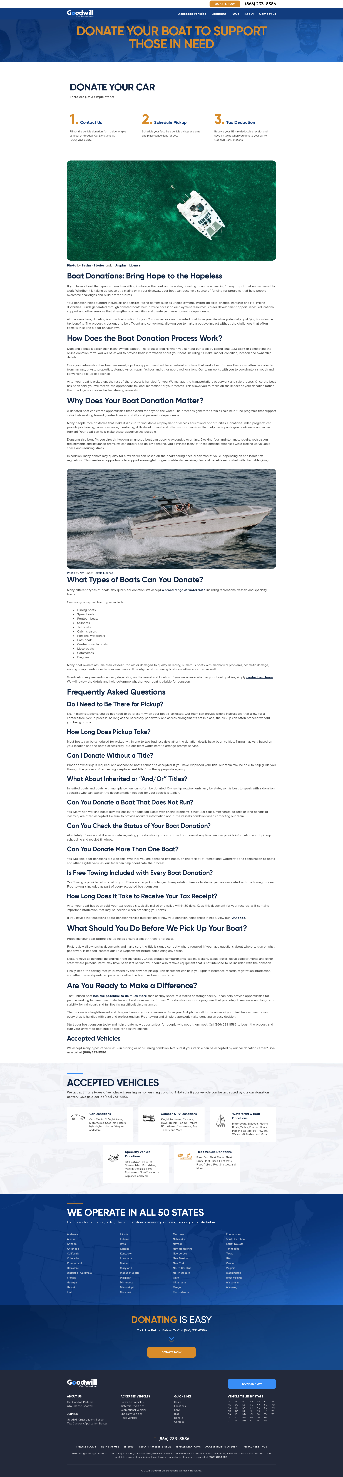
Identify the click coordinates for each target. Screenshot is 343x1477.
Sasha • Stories (93, 265)
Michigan (125, 1277)
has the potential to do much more (120, 996)
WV (273, 1407)
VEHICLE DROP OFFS (188, 1446)
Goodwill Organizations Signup (85, 1419)
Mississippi (126, 1287)
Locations (219, 14)
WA (273, 1404)
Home (177, 1402)
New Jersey (180, 1253)
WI (273, 1411)
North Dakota (181, 1273)
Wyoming (231, 1287)
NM (258, 1401)
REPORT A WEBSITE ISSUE (155, 1446)
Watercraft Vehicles (132, 1406)
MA (244, 1417)
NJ (251, 1420)
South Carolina (235, 1239)
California (73, 1253)
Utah (229, 1258)
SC (265, 1404)
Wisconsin (232, 1282)
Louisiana (126, 1258)
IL (236, 1417)
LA (243, 1407)
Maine (124, 1263)
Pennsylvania (181, 1292)
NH (251, 1417)
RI (265, 1401)
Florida (71, 1277)
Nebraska (179, 1239)
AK (229, 1404)
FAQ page (238, 918)
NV (251, 1414)
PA (258, 1420)
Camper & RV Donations (179, 1114)
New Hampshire (182, 1248)
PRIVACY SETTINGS (255, 1446)
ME (243, 1411)
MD (244, 1414)
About (249, 14)
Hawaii (71, 1287)
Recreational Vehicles (133, 1410)
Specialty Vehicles (131, 1414)
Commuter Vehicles (132, 1402)
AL (229, 1401)
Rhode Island (234, 1234)
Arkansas (73, 1248)
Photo (71, 265)
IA (243, 1401)
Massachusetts (130, 1273)
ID (236, 1414)
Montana (178, 1234)
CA (229, 1414)
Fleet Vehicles (129, 1417)
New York (179, 1263)
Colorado (73, 1258)
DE (236, 1404)
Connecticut (74, 1263)
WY (273, 1414)
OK (258, 1414)
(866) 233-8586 (80, 140)
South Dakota (234, 1244)
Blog (177, 1414)
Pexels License (103, 573)
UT (265, 1417)
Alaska (71, 1239)
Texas (229, 1253)
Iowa (123, 1244)
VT (265, 1420)
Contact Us (267, 14)
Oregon (177, 1287)
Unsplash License (128, 265)
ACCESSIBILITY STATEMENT (222, 1446)
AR (229, 1411)
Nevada (178, 1244)
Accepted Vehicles (192, 14)
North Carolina (182, 1268)
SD (265, 1407)
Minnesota (126, 1282)
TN (265, 1411)
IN (236, 1420)
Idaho (70, 1292)
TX (265, 1414)
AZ (229, 1407)
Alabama (72, 1234)
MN (244, 1420)
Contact (179, 1421)
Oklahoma (179, 1282)
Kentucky (126, 1253)
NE (251, 1411)
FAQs (235, 14)
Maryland (126, 1268)
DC (236, 1401)
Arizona (72, 1244)
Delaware (73, 1268)
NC (258, 1407)
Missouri (125, 1292)
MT (251, 1407)
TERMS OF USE (110, 1446)
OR (258, 1417)
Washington (233, 1273)
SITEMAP (129, 1446)
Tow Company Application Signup (87, 1423)
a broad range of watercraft (183, 590)
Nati (82, 573)
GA (236, 1411)
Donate (178, 1417)
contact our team (259, 677)
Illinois (124, 1234)
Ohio (176, 1277)
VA (273, 1401)
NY (258, 1404)
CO (229, 1417)
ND (258, 1411)
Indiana (124, 1239)
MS (251, 1401)
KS (243, 1404)
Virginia (230, 1268)
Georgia (72, 1282)
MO (251, 1404)
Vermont (231, 1263)
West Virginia (234, 1277)
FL (236, 1407)
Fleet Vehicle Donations (214, 1152)
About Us (74, 1396)
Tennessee (232, 1248)
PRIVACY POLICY (86, 1446)
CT (229, 1420)
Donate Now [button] (225, 4)
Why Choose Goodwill (80, 1406)
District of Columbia (79, 1273)
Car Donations (100, 1114)
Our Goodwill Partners (80, 1402)
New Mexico (180, 1258)
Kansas (124, 1248)
